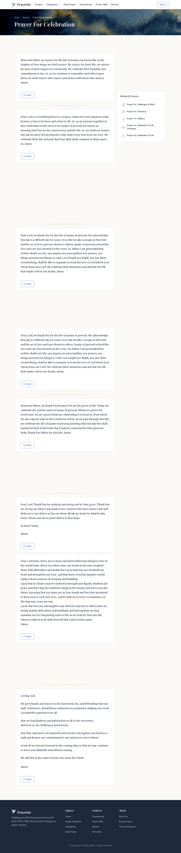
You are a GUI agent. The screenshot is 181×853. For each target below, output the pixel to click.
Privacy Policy (125, 821)
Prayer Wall (101, 4)
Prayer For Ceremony (136, 111)
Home (17, 17)
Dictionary (97, 832)
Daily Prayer (70, 4)
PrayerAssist (86, 4)
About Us (123, 816)
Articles (115, 4)
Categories (70, 826)
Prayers (39, 4)
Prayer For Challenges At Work (141, 104)
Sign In (163, 4)
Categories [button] (52, 4)
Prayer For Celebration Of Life (140, 135)
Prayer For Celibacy (136, 118)
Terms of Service (127, 826)
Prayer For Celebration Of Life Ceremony (140, 127)
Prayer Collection (73, 821)
